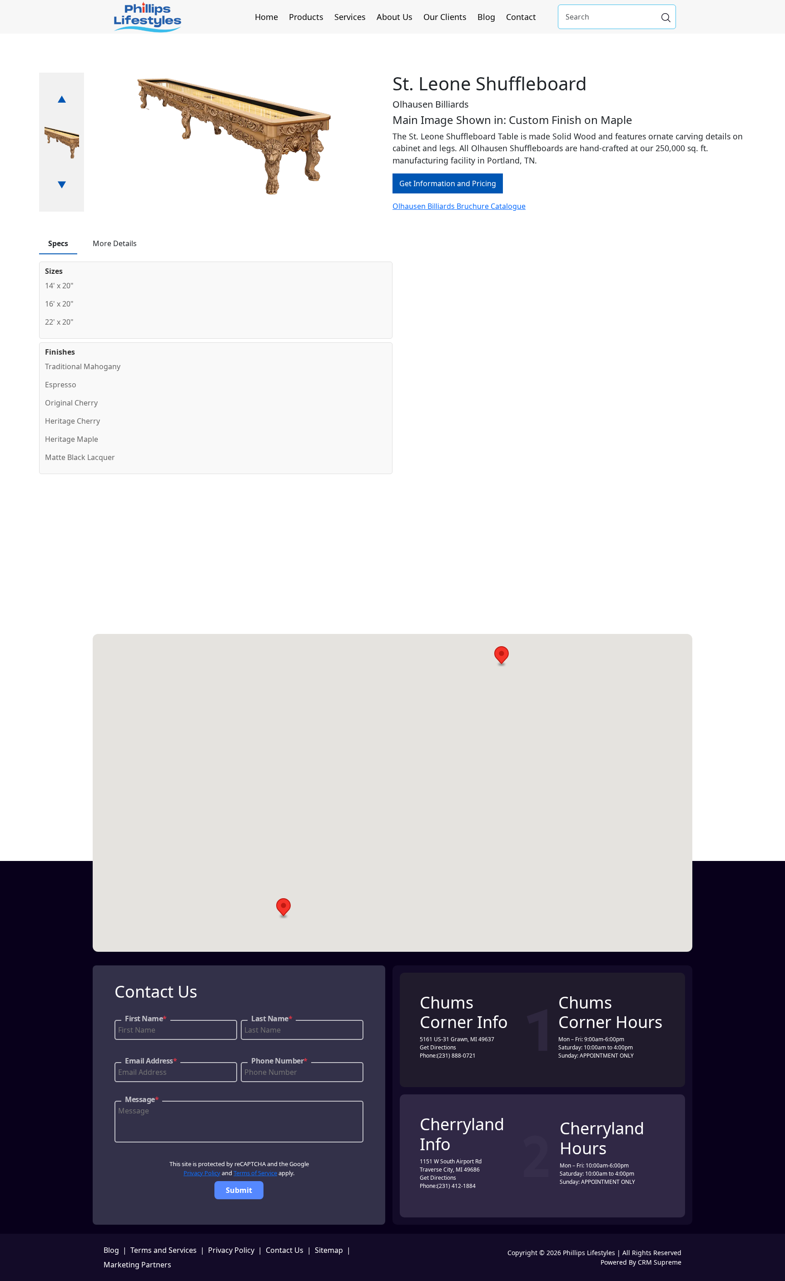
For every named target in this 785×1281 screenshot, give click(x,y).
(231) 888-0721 (456, 1055)
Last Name (271, 1019)
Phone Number (279, 1061)
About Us (394, 16)
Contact (521, 16)
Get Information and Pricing (447, 183)
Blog (486, 16)
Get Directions (438, 1047)
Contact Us (284, 1250)
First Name (146, 1019)
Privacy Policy (202, 1173)
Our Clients (445, 16)
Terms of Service (255, 1173)
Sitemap (329, 1250)
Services (350, 16)
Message (142, 1099)
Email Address (151, 1061)
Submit (239, 1190)
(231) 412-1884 (456, 1186)
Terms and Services (163, 1250)
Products (306, 16)
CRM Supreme (659, 1262)
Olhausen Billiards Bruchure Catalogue (459, 206)
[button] (501, 656)
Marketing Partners (137, 1265)
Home (266, 16)
